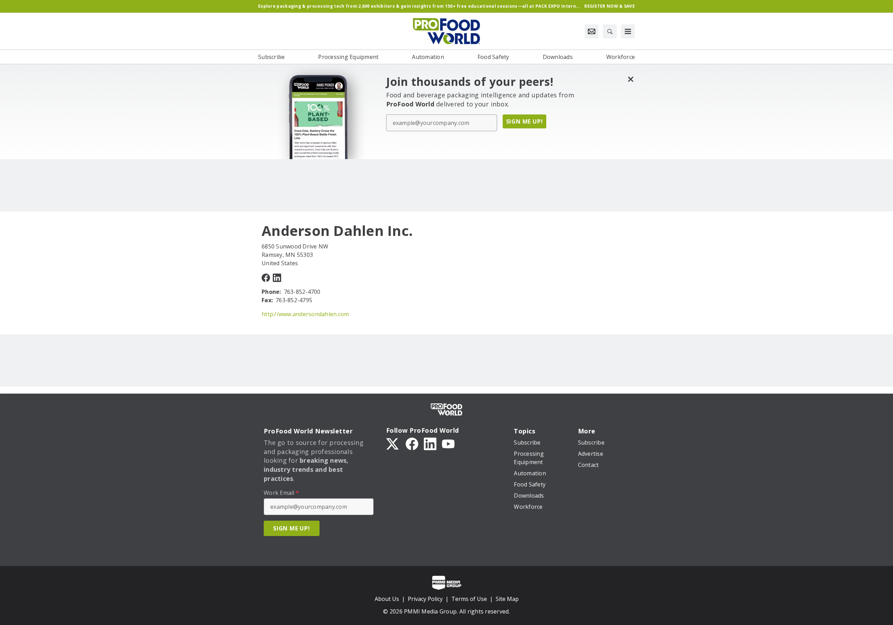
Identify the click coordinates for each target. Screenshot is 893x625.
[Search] (610, 31)
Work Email (281, 493)
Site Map (507, 599)
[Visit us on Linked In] (277, 277)
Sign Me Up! (524, 121)
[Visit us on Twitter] (393, 443)
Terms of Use (469, 599)
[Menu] (628, 31)
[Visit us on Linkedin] (430, 443)
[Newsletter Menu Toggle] (592, 31)
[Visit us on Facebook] (266, 277)
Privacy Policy (425, 599)
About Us (387, 599)
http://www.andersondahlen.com (305, 314)
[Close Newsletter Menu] (630, 79)
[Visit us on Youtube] (448, 443)
